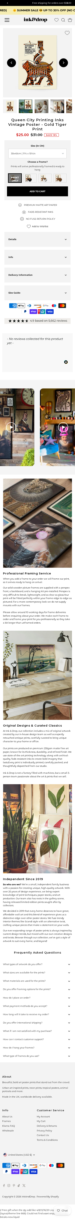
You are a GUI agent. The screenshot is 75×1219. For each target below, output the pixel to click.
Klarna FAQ (8, 1126)
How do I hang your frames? (18, 1047)
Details (12, 239)
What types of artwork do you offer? (22, 964)
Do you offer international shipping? (22, 1022)
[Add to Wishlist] (67, 33)
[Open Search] (63, 20)
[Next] (63, 62)
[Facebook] (4, 1186)
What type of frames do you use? (21, 1056)
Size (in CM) (37, 145)
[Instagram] (8, 1186)
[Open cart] (70, 20)
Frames (6, 1121)
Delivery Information (20, 275)
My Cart (41, 1121)
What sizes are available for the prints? (24, 972)
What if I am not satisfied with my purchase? (27, 1031)
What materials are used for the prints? (24, 981)
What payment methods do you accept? (25, 1006)
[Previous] (11, 62)
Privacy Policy (44, 1130)
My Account (43, 1116)
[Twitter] (24, 1186)
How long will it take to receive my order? (26, 1014)
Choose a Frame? (38, 161)
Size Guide (14, 292)
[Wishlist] (56, 20)
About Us (7, 1116)
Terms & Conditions (47, 1140)
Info (10, 257)
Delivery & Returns (47, 1126)
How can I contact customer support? (23, 1039)
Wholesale (8, 1130)
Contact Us (43, 1135)
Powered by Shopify (48, 1196)
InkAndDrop (28, 1196)
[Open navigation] (9, 20)
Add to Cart (37, 191)
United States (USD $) (20, 1154)
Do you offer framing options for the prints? (27, 989)
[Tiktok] (19, 1186)
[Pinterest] (14, 1186)
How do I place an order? (16, 997)
